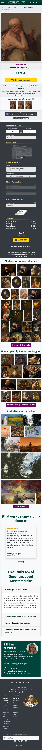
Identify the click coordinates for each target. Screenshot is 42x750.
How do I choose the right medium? (17, 623)
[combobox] (21, 137)
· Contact (5, 703)
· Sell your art (16, 703)
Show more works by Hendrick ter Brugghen (21, 405)
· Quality (15, 705)
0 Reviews (25, 118)
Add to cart (22, 240)
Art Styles (9, 7)
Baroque (16, 7)
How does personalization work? (17, 589)
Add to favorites (30, 114)
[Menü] (2, 3)
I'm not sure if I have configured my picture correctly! (20, 631)
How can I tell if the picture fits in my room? (21, 616)
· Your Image (16, 700)
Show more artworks (21, 506)
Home (3, 7)
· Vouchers (15, 712)
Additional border (10, 135)
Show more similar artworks (21, 345)
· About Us (5, 728)
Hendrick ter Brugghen (27, 7)
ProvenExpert (17, 554)
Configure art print (22, 80)
